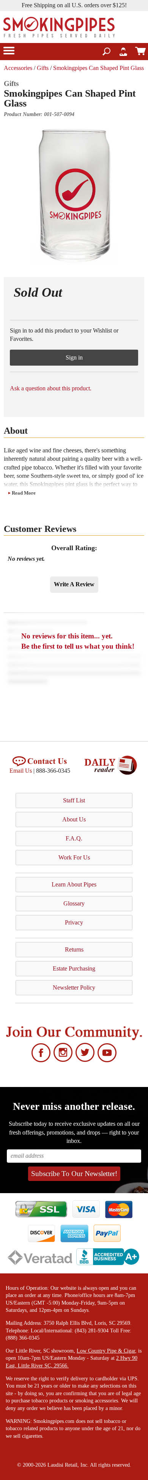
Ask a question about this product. (50, 388)
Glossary (74, 903)
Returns (74, 949)
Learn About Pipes (74, 884)
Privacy (74, 922)
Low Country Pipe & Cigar (106, 1351)
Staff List (74, 800)
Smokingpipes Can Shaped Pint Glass (98, 68)
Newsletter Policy (74, 987)
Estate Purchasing (74, 968)
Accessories (18, 68)
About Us (74, 819)
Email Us (20, 770)
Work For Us (74, 857)
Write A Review (74, 584)
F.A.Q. (74, 838)
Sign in (74, 357)
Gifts (43, 68)
